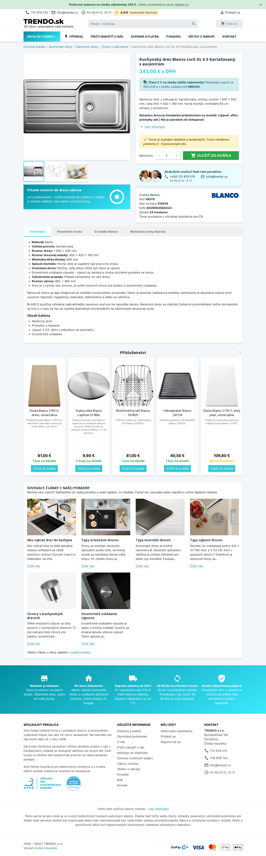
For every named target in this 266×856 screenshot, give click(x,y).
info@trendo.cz (64, 12)
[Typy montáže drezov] (160, 517)
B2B (120, 780)
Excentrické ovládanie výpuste (99, 616)
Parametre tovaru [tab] (69, 231)
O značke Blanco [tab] (106, 231)
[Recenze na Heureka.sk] (73, 785)
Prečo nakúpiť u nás (107, 37)
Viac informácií (155, 127)
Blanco (155, 195)
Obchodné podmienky (132, 736)
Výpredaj (73, 36)
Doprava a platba (145, 37)
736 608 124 (218, 758)
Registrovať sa (170, 742)
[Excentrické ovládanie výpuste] (105, 591)
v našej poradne (79, 652)
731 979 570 (36, 12)
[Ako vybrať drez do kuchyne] (51, 517)
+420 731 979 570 (182, 176)
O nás (121, 742)
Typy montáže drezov (153, 540)
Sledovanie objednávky (177, 731)
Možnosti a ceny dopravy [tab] (148, 231)
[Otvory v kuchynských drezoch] (51, 591)
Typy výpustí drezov (206, 540)
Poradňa (173, 37)
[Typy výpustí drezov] (214, 517)
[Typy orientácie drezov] (105, 517)
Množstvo (146, 155)
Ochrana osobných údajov (135, 758)
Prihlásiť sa (168, 736)
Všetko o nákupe (201, 37)
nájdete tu (181, 4)
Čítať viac (33, 566)
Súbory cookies (127, 763)
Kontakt (229, 37)
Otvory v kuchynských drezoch (45, 616)
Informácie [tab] (37, 231)
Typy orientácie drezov (100, 540)
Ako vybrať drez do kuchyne (49, 540)
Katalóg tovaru (40, 37)
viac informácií (159, 809)
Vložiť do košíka (211, 155)
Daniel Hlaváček (46, 848)
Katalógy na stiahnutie (132, 753)
